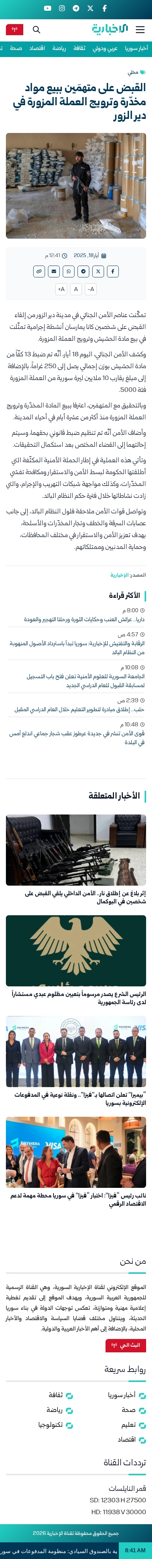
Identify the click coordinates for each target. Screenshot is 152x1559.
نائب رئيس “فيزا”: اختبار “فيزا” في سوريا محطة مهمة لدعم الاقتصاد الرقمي (78, 1200)
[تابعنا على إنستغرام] (62, 9)
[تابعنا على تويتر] (90, 9)
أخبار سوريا (136, 48)
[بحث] (36, 29)
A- (90, 290)
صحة (16, 48)
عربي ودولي (105, 48)
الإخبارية (119, 575)
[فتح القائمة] (140, 30)
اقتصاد (37, 48)
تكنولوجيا (50, 1425)
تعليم (128, 1425)
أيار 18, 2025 (86, 256)
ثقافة (79, 48)
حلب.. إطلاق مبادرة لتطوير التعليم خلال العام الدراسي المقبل (79, 710)
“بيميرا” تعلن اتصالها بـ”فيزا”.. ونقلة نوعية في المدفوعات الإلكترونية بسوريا (80, 1099)
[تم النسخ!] (39, 271)
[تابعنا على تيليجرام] (76, 9)
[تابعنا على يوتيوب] (48, 9)
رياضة (59, 48)
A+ (61, 290)
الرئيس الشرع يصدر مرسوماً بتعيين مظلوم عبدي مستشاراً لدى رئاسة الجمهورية (79, 998)
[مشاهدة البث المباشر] (14, 29)
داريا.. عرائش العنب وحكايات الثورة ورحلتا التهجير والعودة (84, 620)
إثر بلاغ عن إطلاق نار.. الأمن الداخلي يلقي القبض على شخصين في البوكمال (85, 898)
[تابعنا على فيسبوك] (104, 9)
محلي (133, 72)
